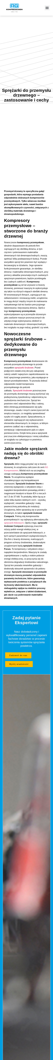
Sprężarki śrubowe (22, 390)
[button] (47, 7)
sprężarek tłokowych (14, 523)
